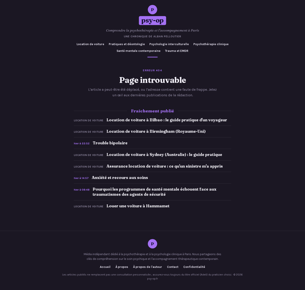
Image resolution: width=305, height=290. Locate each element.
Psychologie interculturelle (169, 44)
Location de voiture (90, 44)
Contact (172, 267)
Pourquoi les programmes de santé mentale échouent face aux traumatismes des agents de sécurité (154, 192)
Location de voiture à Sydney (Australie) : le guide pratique (164, 154)
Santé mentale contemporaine (139, 51)
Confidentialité (194, 267)
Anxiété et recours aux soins (120, 177)
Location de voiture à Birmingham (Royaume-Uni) (156, 131)
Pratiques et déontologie (127, 44)
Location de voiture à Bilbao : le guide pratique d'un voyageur (167, 120)
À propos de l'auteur (147, 267)
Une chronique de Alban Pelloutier (152, 36)
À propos (121, 267)
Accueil (105, 267)
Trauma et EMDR (176, 51)
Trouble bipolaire (110, 143)
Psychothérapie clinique (211, 44)
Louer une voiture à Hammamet (138, 206)
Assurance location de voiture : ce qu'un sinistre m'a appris (165, 166)
